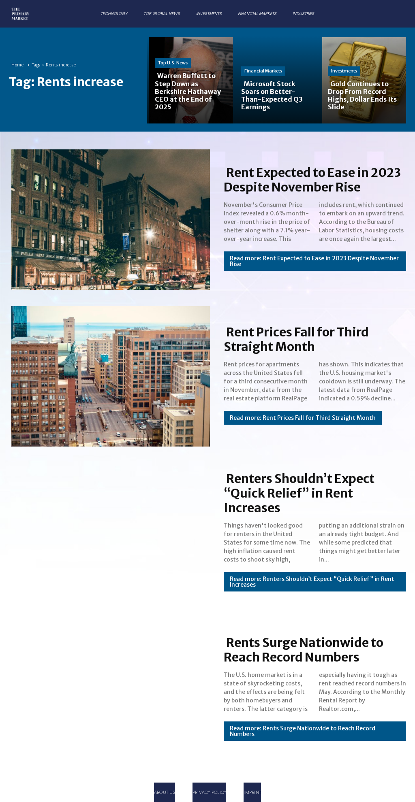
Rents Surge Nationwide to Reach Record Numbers (303, 650)
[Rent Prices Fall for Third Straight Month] (108, 374)
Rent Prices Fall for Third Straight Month (296, 339)
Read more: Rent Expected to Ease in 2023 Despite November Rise (314, 261)
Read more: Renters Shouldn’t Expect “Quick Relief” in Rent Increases (312, 581)
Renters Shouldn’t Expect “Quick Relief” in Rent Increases (299, 493)
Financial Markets (263, 71)
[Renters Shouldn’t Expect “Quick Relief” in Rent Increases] (108, 531)
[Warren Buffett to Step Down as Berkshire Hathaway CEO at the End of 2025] (190, 79)
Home (17, 65)
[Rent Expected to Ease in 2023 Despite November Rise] (108, 218)
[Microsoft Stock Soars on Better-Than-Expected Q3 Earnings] (276, 79)
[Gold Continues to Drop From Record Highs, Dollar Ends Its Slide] (363, 79)
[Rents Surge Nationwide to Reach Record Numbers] (108, 688)
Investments (344, 71)
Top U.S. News (173, 63)
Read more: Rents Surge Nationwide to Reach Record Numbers (302, 731)
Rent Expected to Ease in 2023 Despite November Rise (312, 180)
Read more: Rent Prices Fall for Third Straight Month (303, 417)
